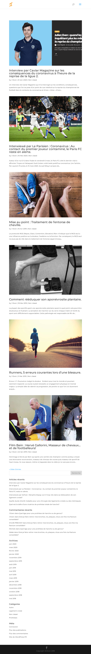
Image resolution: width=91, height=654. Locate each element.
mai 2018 (12, 598)
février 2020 (14, 551)
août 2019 (13, 564)
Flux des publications (17, 630)
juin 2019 (12, 568)
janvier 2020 (14, 554)
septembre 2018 (15, 595)
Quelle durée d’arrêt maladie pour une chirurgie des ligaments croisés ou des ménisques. (45, 501)
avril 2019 (12, 575)
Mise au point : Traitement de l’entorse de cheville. (39, 223)
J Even (14, 80)
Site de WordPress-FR (18, 637)
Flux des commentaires (18, 634)
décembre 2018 (15, 585)
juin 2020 (12, 544)
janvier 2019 (13, 581)
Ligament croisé (15, 611)
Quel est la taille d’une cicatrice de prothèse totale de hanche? (34, 504)
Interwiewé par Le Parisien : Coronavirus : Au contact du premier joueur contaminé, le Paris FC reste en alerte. (45, 149)
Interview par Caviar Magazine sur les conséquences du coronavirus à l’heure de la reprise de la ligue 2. (42, 73)
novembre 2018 (15, 588)
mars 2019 (13, 578)
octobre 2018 (14, 592)
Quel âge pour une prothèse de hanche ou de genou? (40, 513)
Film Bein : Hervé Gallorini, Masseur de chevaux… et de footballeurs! (45, 446)
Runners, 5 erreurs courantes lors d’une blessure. (45, 372)
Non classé (32, 80)
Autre (11, 607)
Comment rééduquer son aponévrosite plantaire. (45, 299)
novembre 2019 (15, 558)
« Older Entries (15, 469)
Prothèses (13, 618)
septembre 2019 (15, 561)
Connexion (13, 627)
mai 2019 (12, 571)
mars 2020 (13, 547)
